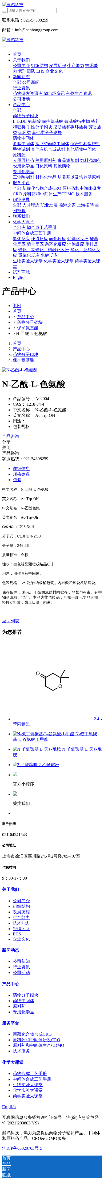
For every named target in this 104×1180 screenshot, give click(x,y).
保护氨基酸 (27, 328)
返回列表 (10, 621)
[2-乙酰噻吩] (26, 764)
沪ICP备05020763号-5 (22, 1148)
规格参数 (21, 474)
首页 (17, 54)
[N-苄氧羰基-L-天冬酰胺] (37, 749)
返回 (17, 305)
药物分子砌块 (30, 322)
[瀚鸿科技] (52, 5)
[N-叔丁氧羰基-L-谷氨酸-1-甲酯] (44, 734)
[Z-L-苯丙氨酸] (53, 719)
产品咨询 (10, 436)
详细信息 (21, 468)
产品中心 (25, 316)
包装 (17, 479)
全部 (17, 82)
